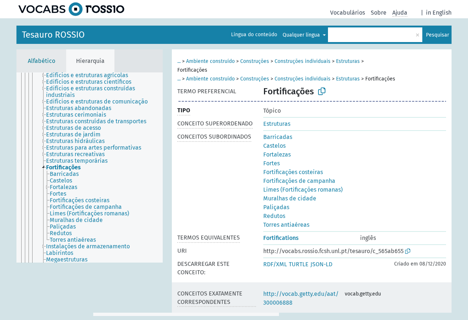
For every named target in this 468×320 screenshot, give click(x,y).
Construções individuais (303, 61)
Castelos (274, 145)
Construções (254, 61)
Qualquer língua (302, 35)
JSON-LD (321, 264)
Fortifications (281, 237)
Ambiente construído (210, 61)
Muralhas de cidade (289, 198)
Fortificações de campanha (299, 180)
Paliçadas (276, 207)
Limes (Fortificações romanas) (303, 189)
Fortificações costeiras (293, 172)
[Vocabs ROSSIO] (71, 9)
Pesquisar (437, 35)
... (179, 61)
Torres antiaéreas (286, 224)
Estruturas (348, 61)
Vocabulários (347, 12)
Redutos (274, 215)
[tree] (89, 167)
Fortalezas (277, 154)
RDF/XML (275, 264)
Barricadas (277, 136)
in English (439, 12)
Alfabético (41, 60)
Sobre (378, 12)
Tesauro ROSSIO (53, 35)
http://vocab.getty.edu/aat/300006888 (301, 298)
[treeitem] (90, 75)
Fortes (271, 163)
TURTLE (299, 264)
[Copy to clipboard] (321, 91)
